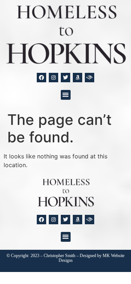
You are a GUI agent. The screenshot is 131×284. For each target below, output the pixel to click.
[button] (66, 95)
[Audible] (89, 77)
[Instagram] (53, 77)
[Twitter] (65, 77)
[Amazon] (77, 77)
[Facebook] (41, 77)
